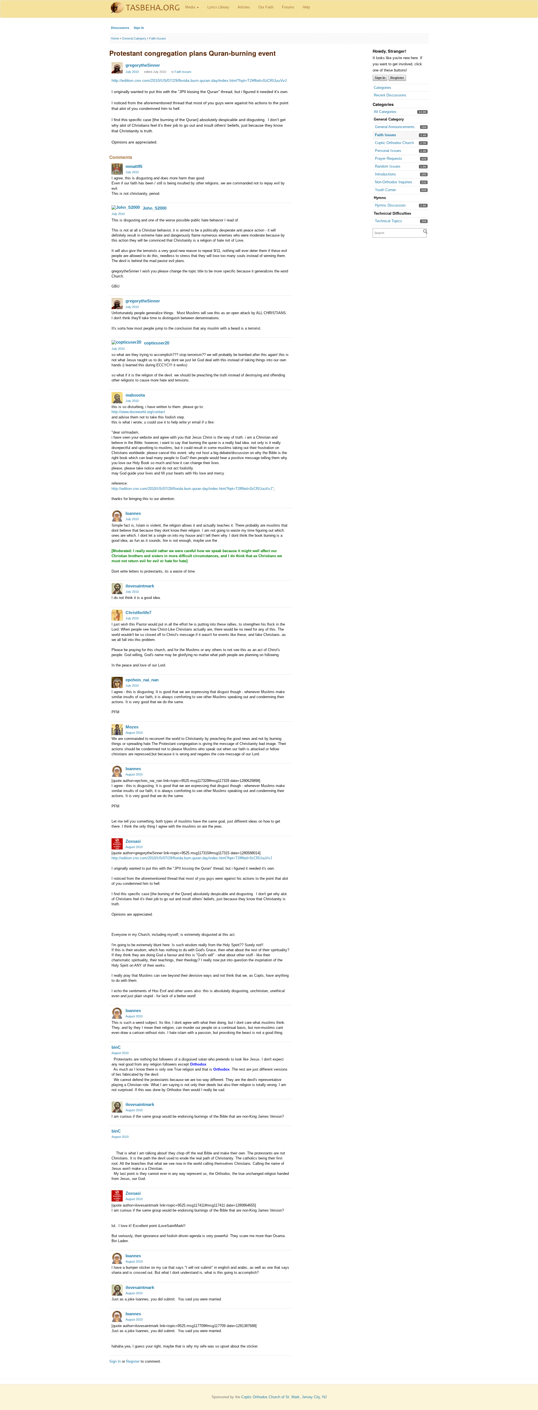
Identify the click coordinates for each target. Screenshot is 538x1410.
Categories (382, 87)
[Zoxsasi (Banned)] (117, 843)
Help (306, 7)
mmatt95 (134, 166)
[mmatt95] (117, 169)
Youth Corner (385, 190)
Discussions (120, 27)
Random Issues (387, 166)
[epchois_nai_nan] (117, 682)
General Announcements (395, 127)
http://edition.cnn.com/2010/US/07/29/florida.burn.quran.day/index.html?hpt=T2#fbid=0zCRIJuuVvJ (199, 80)
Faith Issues (385, 135)
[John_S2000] (126, 207)
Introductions (385, 174)
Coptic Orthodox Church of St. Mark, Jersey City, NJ (284, 1397)
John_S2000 (154, 208)
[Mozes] (117, 729)
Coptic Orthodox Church (394, 143)
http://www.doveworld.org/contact (138, 412)
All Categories (385, 112)
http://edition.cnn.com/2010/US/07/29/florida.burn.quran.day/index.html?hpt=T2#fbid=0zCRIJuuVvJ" (192, 489)
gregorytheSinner (143, 65)
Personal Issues (388, 151)
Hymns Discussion (390, 205)
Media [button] (190, 7)
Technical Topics (388, 221)
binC (116, 1047)
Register (397, 78)
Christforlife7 (138, 612)
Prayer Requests (388, 158)
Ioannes (133, 513)
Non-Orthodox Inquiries (393, 182)
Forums (288, 7)
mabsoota (135, 395)
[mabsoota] (117, 397)
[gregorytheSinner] (117, 67)
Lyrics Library (218, 7)
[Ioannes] (117, 516)
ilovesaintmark (140, 586)
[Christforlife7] (117, 615)
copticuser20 (156, 343)
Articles (244, 7)
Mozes (132, 726)
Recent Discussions (390, 95)
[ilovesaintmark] (117, 588)
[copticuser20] (126, 342)
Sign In (139, 27)
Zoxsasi (133, 841)
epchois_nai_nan (142, 679)
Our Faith (265, 7)
